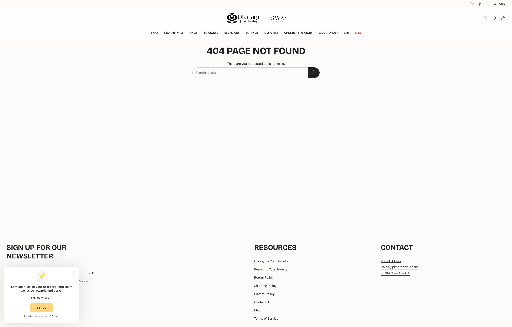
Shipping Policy (265, 286)
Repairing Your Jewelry (271, 269)
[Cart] (503, 18)
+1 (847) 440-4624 (395, 273)
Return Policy (264, 277)
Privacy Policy (264, 294)
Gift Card (500, 3)
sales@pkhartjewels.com (399, 267)
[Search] (314, 72)
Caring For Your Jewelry (271, 261)
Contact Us (262, 302)
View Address (391, 261)
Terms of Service (266, 318)
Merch (258, 310)
